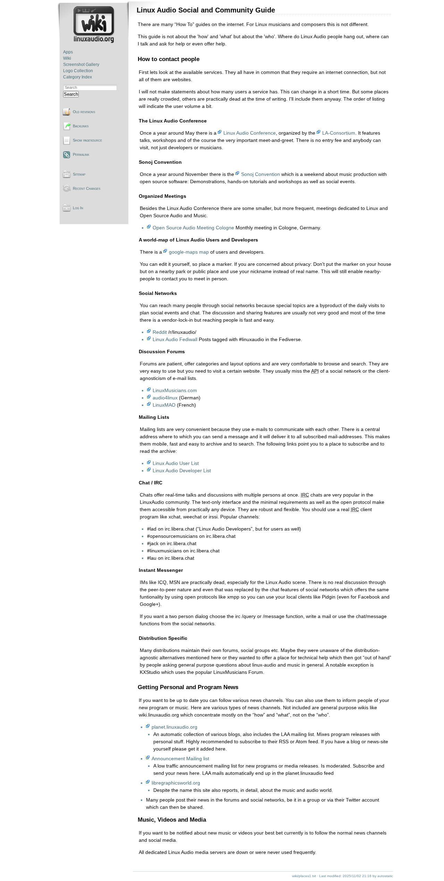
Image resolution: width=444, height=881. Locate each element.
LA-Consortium (338, 133)
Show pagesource (87, 140)
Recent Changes (86, 188)
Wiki (67, 58)
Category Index (77, 77)
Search (71, 94)
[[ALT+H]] (95, 42)
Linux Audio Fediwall (175, 339)
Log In (78, 208)
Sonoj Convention (260, 174)
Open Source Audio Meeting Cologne (193, 227)
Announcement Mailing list (180, 758)
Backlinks (80, 126)
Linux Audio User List (176, 463)
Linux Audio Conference (249, 133)
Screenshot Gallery (81, 64)
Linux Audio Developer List (182, 470)
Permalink (81, 154)
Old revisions (84, 112)
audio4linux (165, 397)
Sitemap (79, 174)
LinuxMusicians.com (175, 390)
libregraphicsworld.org (176, 783)
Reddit (160, 332)
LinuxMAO (164, 405)
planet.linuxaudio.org (174, 727)
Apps (68, 52)
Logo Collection (78, 70)
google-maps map (189, 252)
